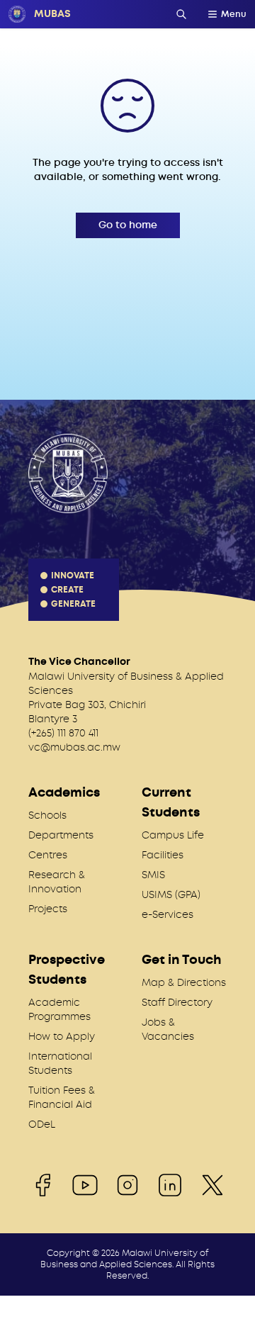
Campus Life (173, 835)
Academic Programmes (59, 1009)
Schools (47, 815)
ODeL (41, 1124)
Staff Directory (177, 1002)
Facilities (162, 854)
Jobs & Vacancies (168, 1029)
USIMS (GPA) (171, 894)
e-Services (167, 914)
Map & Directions (184, 982)
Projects (47, 908)
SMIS (153, 874)
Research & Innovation (56, 881)
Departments (61, 835)
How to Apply (61, 1036)
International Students (60, 1063)
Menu (233, 14)
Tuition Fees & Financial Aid (61, 1097)
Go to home (127, 225)
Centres (47, 854)
